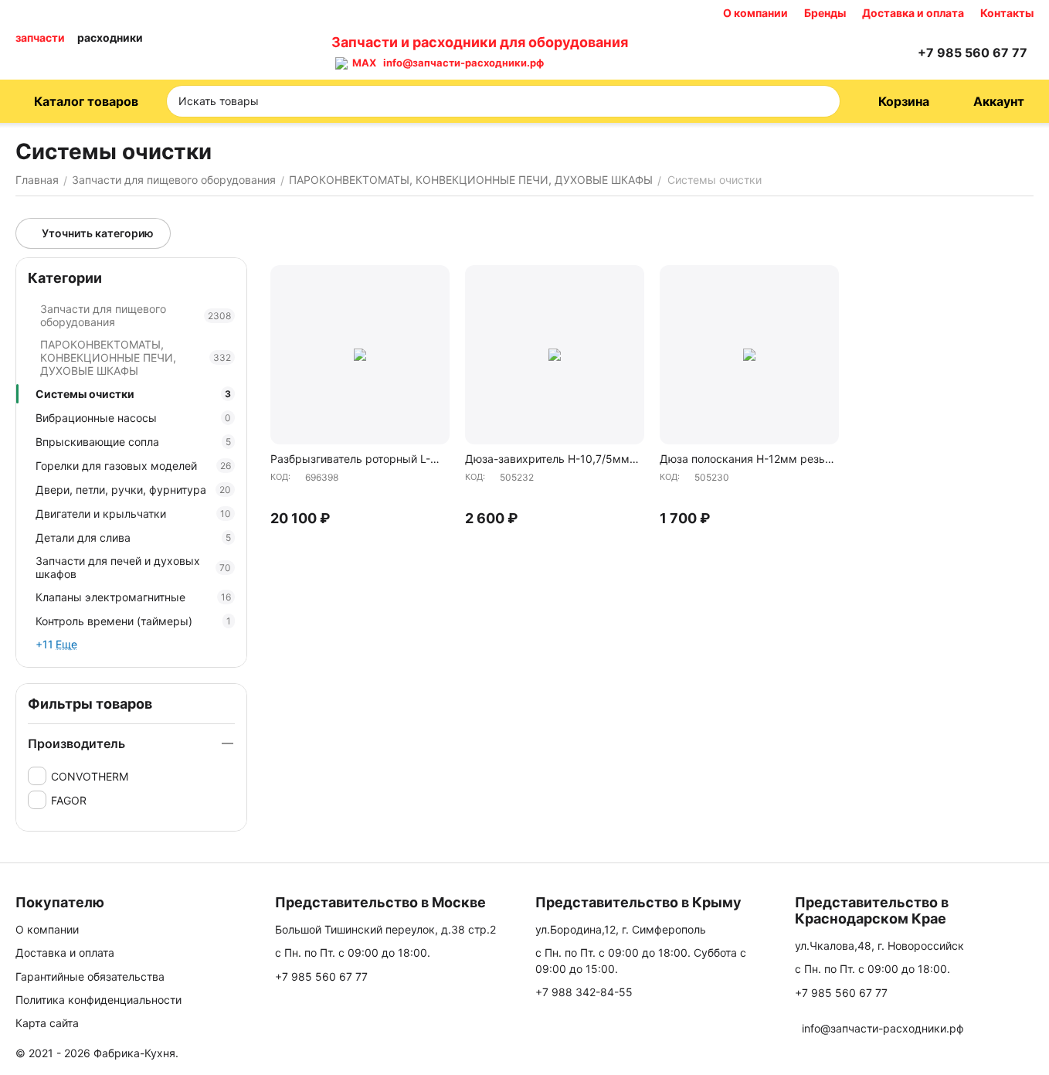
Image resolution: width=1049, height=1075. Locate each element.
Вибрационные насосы (133, 417)
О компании (755, 12)
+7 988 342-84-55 (584, 991)
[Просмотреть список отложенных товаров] (862, 52)
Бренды (825, 12)
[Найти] (823, 101)
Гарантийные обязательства (90, 976)
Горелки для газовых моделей (133, 465)
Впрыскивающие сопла (133, 441)
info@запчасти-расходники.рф (463, 62)
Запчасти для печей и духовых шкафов (133, 567)
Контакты (1007, 12)
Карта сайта (47, 1022)
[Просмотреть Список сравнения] (823, 52)
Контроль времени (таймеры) (133, 621)
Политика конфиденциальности (98, 999)
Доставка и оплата (913, 12)
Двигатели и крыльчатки (133, 513)
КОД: (280, 476)
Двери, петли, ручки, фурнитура (133, 489)
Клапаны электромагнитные (133, 597)
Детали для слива (133, 537)
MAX (362, 62)
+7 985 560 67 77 (321, 976)
